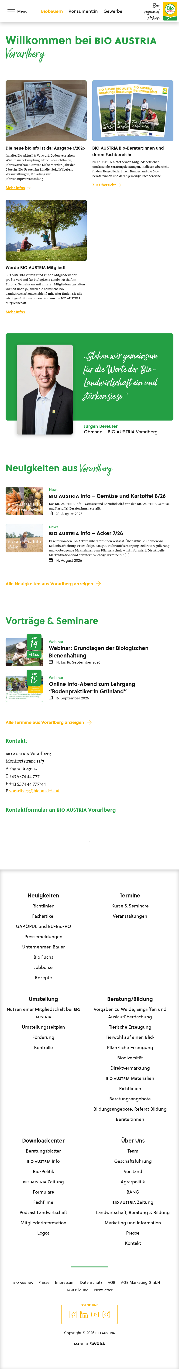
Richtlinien (43, 906)
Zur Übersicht (104, 185)
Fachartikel (43, 916)
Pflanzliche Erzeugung (130, 1047)
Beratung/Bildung (130, 999)
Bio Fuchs (43, 957)
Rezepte (43, 978)
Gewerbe (112, 11)
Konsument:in (83, 11)
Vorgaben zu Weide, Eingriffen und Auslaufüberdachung (130, 1013)
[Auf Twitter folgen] (84, 1314)
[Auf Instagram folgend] (106, 1314)
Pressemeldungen (43, 937)
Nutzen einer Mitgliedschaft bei (43, 1013)
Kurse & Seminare (130, 906)
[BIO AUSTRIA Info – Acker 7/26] (24, 538)
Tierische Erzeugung (130, 1027)
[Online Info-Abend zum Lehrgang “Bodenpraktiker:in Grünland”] (24, 688)
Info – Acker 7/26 (86, 533)
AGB (111, 1282)
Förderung (43, 1037)
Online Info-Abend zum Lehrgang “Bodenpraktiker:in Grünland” (92, 687)
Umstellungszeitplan (43, 1027)
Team (132, 1151)
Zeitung (43, 1182)
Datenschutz (91, 1282)
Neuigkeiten (43, 895)
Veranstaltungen (130, 916)
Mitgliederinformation (43, 1223)
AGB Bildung (77, 1289)
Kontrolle (43, 1047)
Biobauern (52, 11)
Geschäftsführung (133, 1161)
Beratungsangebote (130, 1099)
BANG (133, 1192)
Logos (43, 1233)
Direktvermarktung (130, 1068)
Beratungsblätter (43, 1151)
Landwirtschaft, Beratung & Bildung (133, 1212)
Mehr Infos (15, 187)
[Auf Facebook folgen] (72, 1314)
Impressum (65, 1282)
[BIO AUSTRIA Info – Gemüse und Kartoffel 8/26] (24, 501)
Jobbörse (43, 967)
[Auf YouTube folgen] (95, 1314)
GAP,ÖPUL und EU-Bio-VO (43, 926)
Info (43, 1161)
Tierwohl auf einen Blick (130, 1037)
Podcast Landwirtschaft (43, 1212)
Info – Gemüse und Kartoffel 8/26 (107, 496)
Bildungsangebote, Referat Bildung (130, 1109)
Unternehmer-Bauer (43, 947)
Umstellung (43, 999)
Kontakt (133, 1243)
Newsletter (103, 1289)
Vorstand (133, 1171)
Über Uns (133, 1140)
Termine (130, 895)
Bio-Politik (43, 1171)
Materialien (130, 1078)
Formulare (43, 1192)
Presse (133, 1233)
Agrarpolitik (133, 1182)
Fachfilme (43, 1202)
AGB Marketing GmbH (140, 1282)
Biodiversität (130, 1058)
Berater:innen (130, 1119)
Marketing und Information (133, 1223)
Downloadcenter (43, 1140)
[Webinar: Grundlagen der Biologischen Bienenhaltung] (24, 652)
